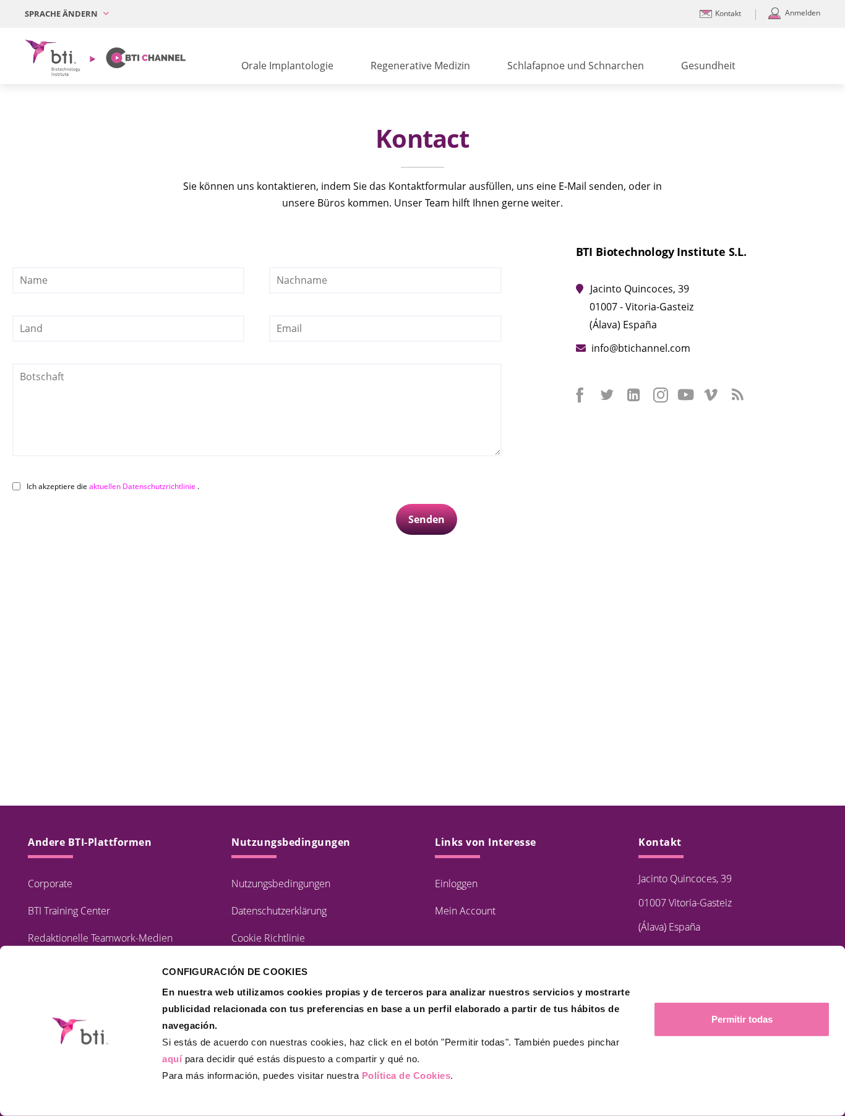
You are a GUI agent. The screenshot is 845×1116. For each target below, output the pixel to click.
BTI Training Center (69, 911)
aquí (172, 1059)
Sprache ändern (62, 13)
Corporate (50, 883)
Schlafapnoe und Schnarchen (575, 65)
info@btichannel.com (640, 348)
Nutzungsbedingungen (280, 883)
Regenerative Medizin (420, 65)
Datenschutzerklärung (279, 911)
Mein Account (465, 911)
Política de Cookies (406, 1075)
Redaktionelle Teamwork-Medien (100, 938)
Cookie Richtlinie (268, 938)
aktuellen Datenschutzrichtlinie (143, 486)
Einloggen (456, 883)
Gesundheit (708, 65)
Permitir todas (742, 1019)
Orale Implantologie (287, 65)
